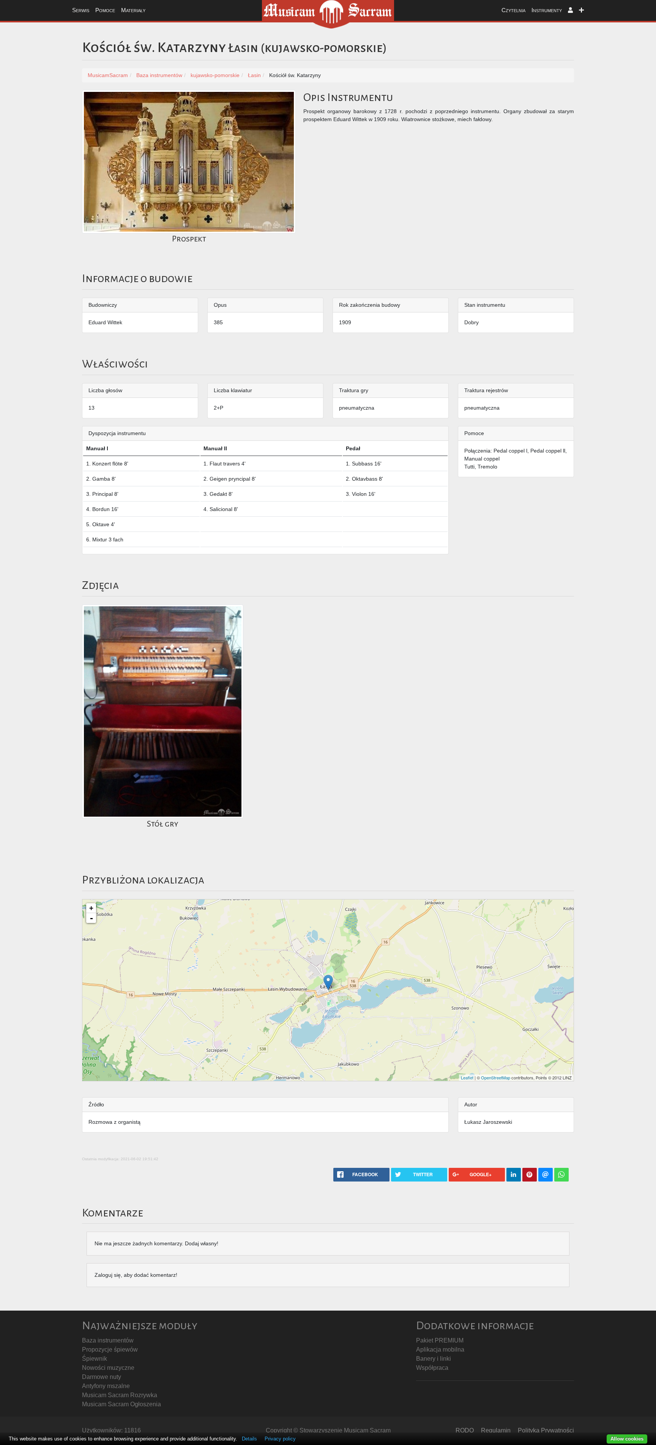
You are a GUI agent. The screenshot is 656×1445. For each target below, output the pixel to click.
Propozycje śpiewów (110, 1349)
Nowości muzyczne (108, 1368)
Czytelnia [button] (513, 10)
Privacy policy (280, 1439)
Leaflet (467, 1077)
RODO (465, 1430)
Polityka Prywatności (546, 1430)
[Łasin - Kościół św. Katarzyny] (328, 982)
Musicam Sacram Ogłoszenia (121, 1404)
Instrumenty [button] (546, 10)
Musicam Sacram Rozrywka (119, 1395)
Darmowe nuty (101, 1377)
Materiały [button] (133, 10)
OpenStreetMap (495, 1077)
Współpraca (432, 1368)
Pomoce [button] (105, 10)
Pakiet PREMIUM (440, 1340)
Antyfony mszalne (106, 1386)
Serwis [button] (80, 10)
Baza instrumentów (108, 1340)
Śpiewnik (94, 1358)
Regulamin (496, 1430)
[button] (570, 10)
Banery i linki (433, 1358)
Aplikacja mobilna (440, 1349)
